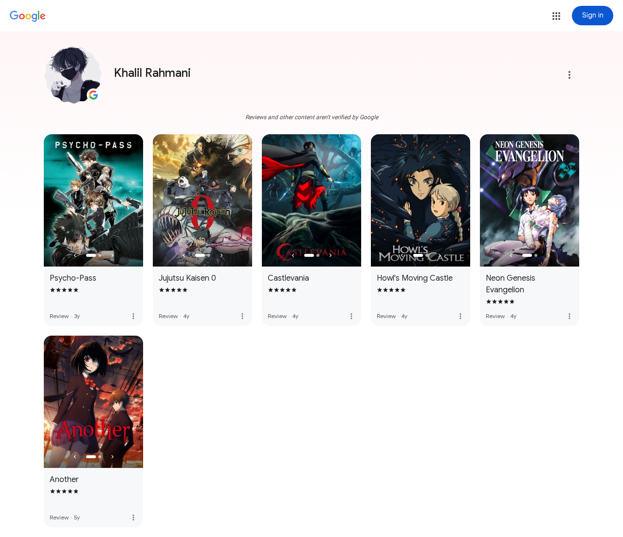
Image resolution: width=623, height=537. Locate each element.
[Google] (28, 16)
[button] (556, 16)
